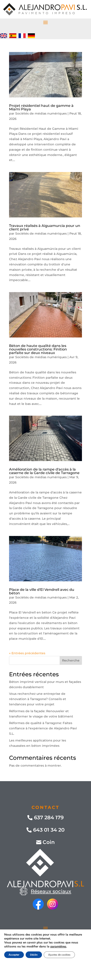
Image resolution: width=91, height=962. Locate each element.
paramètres (58, 947)
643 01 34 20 (48, 830)
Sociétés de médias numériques (41, 113)
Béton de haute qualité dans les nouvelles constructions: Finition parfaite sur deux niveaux (38, 349)
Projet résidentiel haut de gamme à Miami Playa (41, 107)
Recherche (71, 660)
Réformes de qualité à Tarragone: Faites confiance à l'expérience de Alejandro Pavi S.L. (43, 728)
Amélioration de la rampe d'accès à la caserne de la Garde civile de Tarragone (44, 471)
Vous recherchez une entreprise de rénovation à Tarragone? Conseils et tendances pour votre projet (37, 699)
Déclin (34, 954)
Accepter (14, 954)
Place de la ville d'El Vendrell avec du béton (41, 591)
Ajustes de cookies (59, 954)
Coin (49, 842)
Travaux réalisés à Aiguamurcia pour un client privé (44, 227)
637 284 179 (49, 817)
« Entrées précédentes (27, 653)
